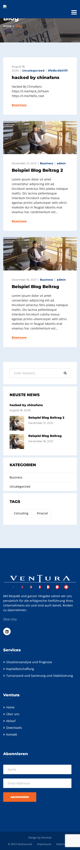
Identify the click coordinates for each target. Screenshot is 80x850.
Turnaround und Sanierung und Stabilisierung (39, 676)
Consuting (21, 513)
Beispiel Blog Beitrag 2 (37, 170)
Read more (19, 105)
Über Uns (10, 619)
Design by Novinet (40, 837)
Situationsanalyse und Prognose (29, 662)
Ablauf (11, 721)
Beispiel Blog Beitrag (35, 286)
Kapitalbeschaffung (20, 669)
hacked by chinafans (35, 77)
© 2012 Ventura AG (20, 844)
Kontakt (11, 734)
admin (61, 163)
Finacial (42, 513)
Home (7, 26)
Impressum (44, 844)
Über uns (12, 714)
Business (46, 163)
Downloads (14, 728)
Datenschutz (64, 844)
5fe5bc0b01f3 (58, 70)
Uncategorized (33, 70)
